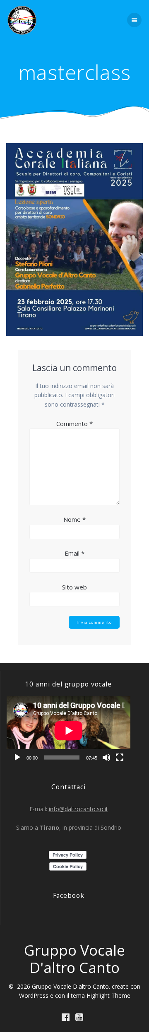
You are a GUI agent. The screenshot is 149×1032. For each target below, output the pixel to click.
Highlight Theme (108, 995)
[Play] (17, 757)
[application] (68, 730)
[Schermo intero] (119, 757)
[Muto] (106, 757)
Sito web (74, 587)
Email (74, 553)
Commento (74, 423)
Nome (74, 519)
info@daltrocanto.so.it (78, 809)
